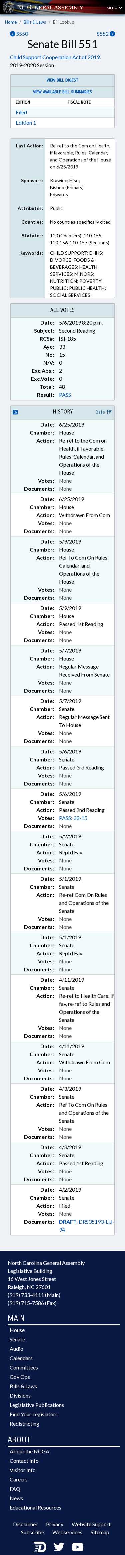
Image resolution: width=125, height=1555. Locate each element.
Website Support (91, 1524)
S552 (103, 33)
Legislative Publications (37, 1405)
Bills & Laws (35, 22)
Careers (19, 1479)
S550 (21, 33)
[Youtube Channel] (77, 1546)
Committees (24, 1367)
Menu (112, 8)
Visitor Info (23, 1470)
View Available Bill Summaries (62, 92)
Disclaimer (25, 1524)
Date (101, 412)
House (17, 1330)
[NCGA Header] (50, 7)
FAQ (15, 1488)
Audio (16, 1348)
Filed (21, 112)
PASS (65, 394)
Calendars (21, 1358)
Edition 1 (26, 122)
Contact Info (24, 1460)
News (16, 1498)
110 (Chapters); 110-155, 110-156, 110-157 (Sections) (79, 239)
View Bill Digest (62, 80)
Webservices (67, 1532)
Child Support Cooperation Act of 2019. (55, 57)
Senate (17, 1339)
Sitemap (100, 1532)
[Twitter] (59, 1546)
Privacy (54, 1524)
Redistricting (24, 1423)
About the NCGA (29, 1451)
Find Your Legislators (34, 1414)
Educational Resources (35, 1507)
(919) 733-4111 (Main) (34, 1295)
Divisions (20, 1395)
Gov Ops (20, 1376)
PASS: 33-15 (73, 818)
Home (11, 22)
